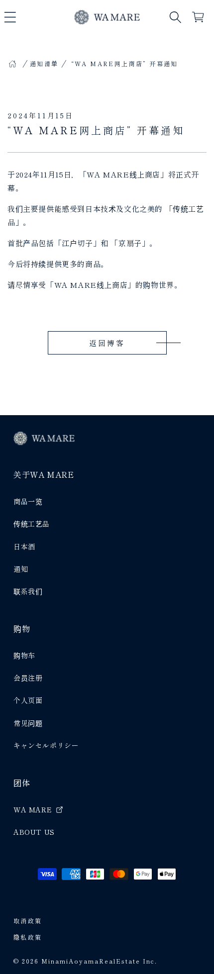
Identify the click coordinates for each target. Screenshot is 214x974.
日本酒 (24, 546)
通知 (20, 569)
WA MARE (32, 809)
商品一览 (27, 501)
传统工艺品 (31, 524)
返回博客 (107, 343)
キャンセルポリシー (46, 745)
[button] (9, 16)
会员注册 (27, 678)
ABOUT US (34, 832)
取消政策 (27, 920)
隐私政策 (27, 937)
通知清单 (44, 63)
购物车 (24, 655)
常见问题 (27, 723)
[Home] (12, 64)
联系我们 (27, 591)
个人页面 (27, 700)
